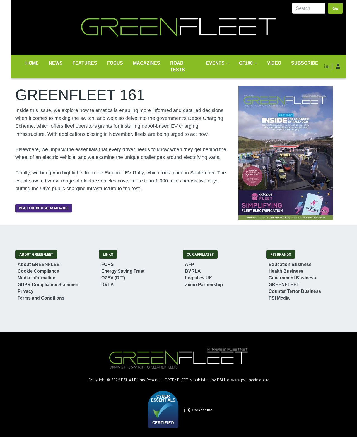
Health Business (286, 271)
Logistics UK (198, 278)
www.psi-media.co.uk (250, 380)
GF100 (246, 63)
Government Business (292, 278)
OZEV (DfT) (113, 278)
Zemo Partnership (204, 284)
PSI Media (279, 298)
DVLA (107, 284)
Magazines (146, 63)
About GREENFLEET (40, 264)
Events (215, 63)
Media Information (37, 278)
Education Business (290, 264)
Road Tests (177, 66)
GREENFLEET (284, 284)
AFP (189, 264)
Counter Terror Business (295, 291)
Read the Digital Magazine (44, 208)
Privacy (25, 291)
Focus (115, 63)
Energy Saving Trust (122, 271)
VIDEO (274, 63)
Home (32, 63)
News (55, 63)
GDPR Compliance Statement (49, 284)
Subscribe (304, 63)
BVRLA (193, 271)
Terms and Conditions (41, 298)
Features (85, 63)
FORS (107, 264)
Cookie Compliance (38, 271)
